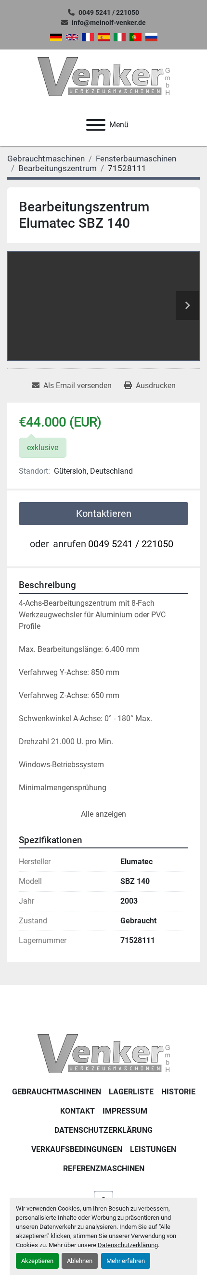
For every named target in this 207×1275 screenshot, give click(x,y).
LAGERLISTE (131, 1091)
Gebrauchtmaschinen (56, 1091)
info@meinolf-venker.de (109, 22)
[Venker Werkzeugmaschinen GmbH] (104, 1053)
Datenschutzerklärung (128, 1245)
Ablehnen (79, 1260)
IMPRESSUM (125, 1111)
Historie (178, 1091)
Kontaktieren (103, 513)
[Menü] (95, 125)
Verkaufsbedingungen (76, 1149)
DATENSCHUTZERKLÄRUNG (103, 1130)
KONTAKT (77, 1111)
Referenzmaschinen (103, 1168)
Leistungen (153, 1149)
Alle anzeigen (103, 814)
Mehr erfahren (125, 1260)
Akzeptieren (37, 1260)
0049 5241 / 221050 (108, 12)
